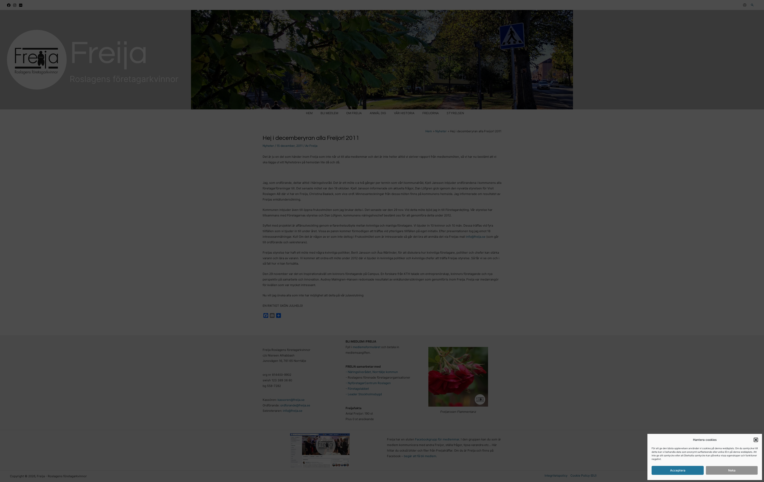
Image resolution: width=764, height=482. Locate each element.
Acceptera (677, 470)
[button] (756, 440)
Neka (732, 470)
